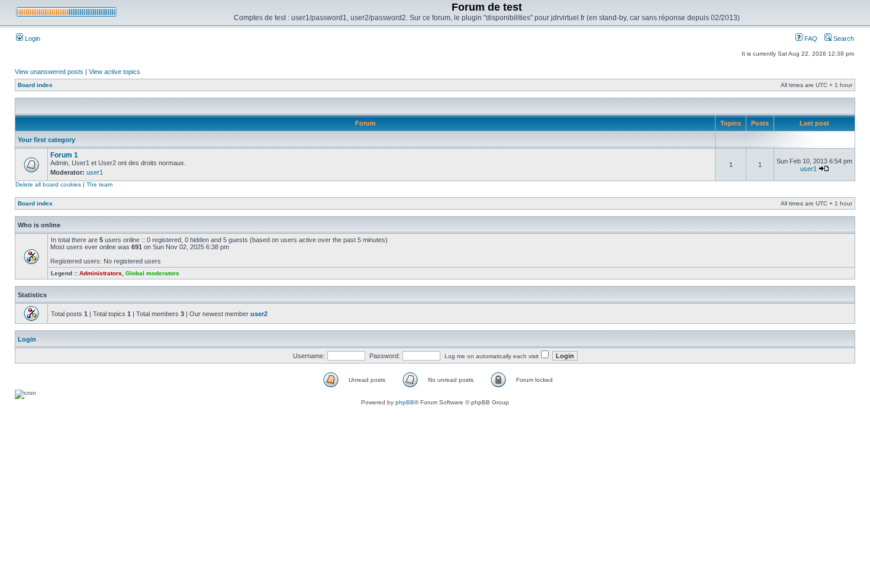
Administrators (100, 273)
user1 (94, 172)
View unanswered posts (49, 71)
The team (99, 184)
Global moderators (152, 273)
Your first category (46, 139)
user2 (259, 313)
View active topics (114, 71)
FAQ (810, 38)
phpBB (404, 402)
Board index (35, 85)
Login (31, 38)
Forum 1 (64, 155)
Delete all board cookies (48, 184)
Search (843, 38)
